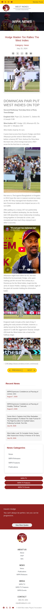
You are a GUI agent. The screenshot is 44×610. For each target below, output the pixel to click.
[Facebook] (2, 2)
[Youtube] (11, 2)
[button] (38, 8)
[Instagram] (8, 2)
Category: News (22, 45)
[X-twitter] (5, 2)
